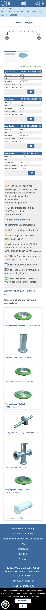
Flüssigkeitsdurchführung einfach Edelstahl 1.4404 (21, 434)
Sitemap (23, 559)
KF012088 (24, 108)
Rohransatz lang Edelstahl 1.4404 (18, 357)
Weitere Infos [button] (23, 601)
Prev (7, 38)
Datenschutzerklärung (23, 528)
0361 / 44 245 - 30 (25, 581)
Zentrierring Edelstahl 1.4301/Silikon (19, 381)
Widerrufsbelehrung (23, 533)
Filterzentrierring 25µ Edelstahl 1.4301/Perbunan (16, 405)
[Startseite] (2, 12)
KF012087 (24, 81)
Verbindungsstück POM (14, 518)
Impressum (23, 549)
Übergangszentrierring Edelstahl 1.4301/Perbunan (17, 491)
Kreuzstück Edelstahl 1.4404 (16, 467)
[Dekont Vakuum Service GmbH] (3, 3)
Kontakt (23, 554)
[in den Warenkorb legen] (30, 92)
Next (39, 38)
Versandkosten (22, 220)
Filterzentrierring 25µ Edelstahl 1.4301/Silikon (22, 325)
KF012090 (25, 163)
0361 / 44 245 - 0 (25, 575)
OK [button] (23, 606)
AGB (23, 544)
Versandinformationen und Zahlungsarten (23, 538)
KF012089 (24, 135)
